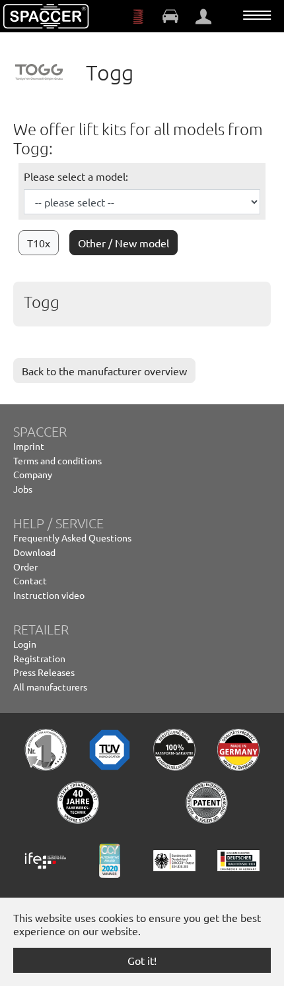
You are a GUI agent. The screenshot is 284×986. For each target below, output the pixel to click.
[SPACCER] (46, 16)
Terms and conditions (57, 460)
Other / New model (123, 242)
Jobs (22, 489)
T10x (38, 242)
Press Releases (44, 672)
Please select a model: (76, 176)
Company (32, 474)
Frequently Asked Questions (72, 537)
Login (24, 644)
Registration (39, 658)
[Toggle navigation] (257, 15)
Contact (30, 580)
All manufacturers (50, 687)
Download (34, 552)
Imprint (28, 446)
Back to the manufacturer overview (104, 370)
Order (25, 566)
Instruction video (49, 595)
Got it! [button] (142, 960)
